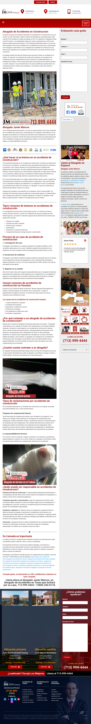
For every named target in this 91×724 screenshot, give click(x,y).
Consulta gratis (65, 204)
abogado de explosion (27, 563)
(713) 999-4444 (76, 11)
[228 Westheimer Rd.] (45, 11)
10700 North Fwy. (30, 11)
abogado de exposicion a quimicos (37, 565)
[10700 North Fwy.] (22, 11)
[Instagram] (12, 701)
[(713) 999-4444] (69, 11)
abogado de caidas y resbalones (16, 565)
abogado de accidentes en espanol (74, 180)
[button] (3, 22)
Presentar (65, 97)
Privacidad (84, 715)
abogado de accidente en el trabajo (32, 561)
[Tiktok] (8, 699)
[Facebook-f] (5, 699)
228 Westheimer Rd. (54, 11)
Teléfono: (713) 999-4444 (15, 663)
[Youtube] (18, 699)
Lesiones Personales (55, 682)
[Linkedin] (15, 699)
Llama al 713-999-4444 (60, 673)
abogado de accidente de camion (16, 559)
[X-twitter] (12, 699)
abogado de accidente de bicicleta (38, 559)
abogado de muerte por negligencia (26, 567)
